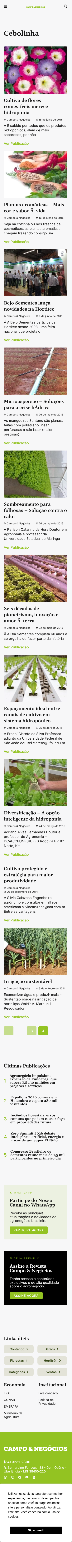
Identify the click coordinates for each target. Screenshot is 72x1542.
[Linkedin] (34, 1477)
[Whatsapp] (5, 1477)
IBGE (7, 1393)
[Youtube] (27, 1477)
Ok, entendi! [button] (36, 1530)
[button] (5, 6)
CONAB (9, 1400)
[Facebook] (20, 1477)
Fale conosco (48, 1393)
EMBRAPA (11, 1406)
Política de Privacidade (46, 1401)
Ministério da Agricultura (13, 1415)
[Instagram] (13, 1477)
